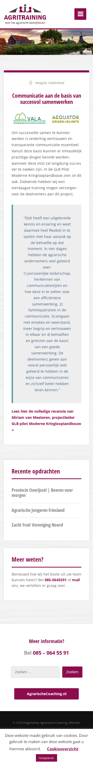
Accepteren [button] (46, 758)
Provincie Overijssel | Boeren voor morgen (42, 492)
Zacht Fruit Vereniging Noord (37, 525)
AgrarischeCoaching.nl (46, 693)
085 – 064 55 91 (51, 652)
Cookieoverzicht (63, 748)
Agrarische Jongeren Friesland (38, 510)
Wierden (74, 723)
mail (76, 579)
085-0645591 (56, 579)
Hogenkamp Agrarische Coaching (45, 723)
